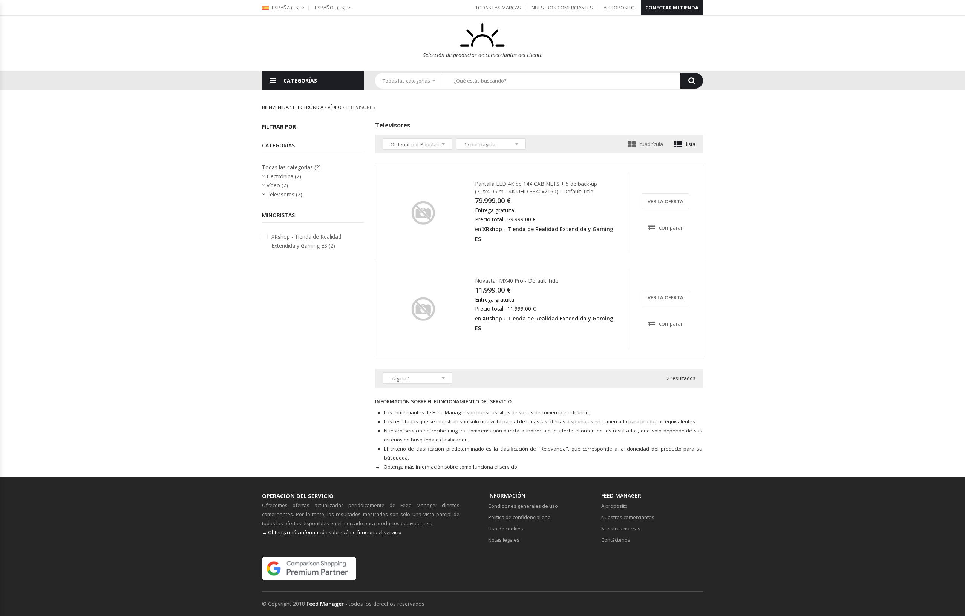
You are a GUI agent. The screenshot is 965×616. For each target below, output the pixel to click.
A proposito (619, 7)
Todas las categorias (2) (291, 167)
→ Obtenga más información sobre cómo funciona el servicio (331, 532)
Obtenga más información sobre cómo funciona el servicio (450, 466)
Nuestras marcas (620, 528)
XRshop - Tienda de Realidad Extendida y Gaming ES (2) (306, 241)
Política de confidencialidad (519, 517)
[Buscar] (691, 81)
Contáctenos (615, 539)
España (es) (285, 7)
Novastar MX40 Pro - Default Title (516, 280)
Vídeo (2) (277, 185)
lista (690, 144)
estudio (426, 246)
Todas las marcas (498, 7)
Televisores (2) (284, 194)
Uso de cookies (505, 528)
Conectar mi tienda (671, 7)
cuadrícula (651, 144)
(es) (330, 7)
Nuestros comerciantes (562, 7)
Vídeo (335, 107)
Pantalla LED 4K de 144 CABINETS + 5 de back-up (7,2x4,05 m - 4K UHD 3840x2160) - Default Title (536, 187)
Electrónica (308, 107)
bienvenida (275, 107)
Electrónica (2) (284, 176)
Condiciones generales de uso (523, 506)
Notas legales (503, 539)
